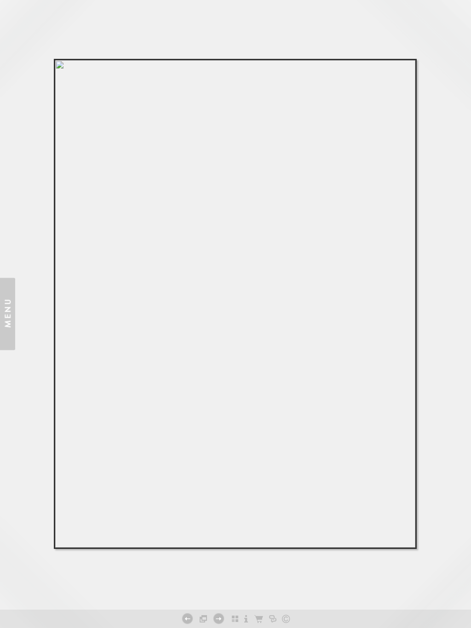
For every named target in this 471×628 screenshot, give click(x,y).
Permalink (235, 591)
